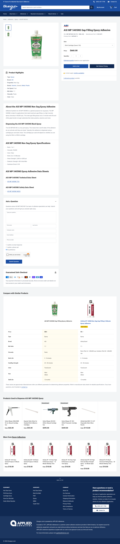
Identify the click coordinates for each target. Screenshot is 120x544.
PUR (34, 496)
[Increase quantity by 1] (80, 56)
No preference (11, 250)
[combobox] (55, 7)
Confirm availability (79, 73)
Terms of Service (67, 509)
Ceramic (14, 85)
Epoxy (16, 19)
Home (5, 14)
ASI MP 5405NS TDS (13, 181)
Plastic (28, 85)
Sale (62, 14)
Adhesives (23, 14)
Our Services (66, 493)
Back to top (60, 480)
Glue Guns (13, 14)
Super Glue (36, 504)
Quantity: (66, 56)
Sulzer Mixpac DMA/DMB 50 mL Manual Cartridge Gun (12, 423)
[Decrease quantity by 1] (71, 56)
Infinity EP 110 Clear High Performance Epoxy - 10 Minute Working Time (50, 461)
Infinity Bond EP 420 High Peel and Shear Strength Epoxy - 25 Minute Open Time (88, 462)
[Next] (116, 455)
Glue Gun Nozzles (8, 498)
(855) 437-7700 (99, 1)
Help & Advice (52, 14)
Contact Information (68, 496)
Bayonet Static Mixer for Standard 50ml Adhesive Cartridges (30, 423)
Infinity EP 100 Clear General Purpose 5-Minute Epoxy (12, 461)
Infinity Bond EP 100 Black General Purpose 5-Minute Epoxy (31, 461)
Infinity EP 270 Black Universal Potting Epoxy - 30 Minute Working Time (107, 461)
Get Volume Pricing (102, 66)
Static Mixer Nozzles (9, 501)
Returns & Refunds (68, 501)
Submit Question (14, 261)
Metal (23, 85)
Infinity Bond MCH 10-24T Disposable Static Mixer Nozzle (88, 423)
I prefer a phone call (13, 247)
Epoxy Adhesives (19, 437)
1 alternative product (69, 78)
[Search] (91, 7)
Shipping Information (69, 498)
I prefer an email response (14, 245)
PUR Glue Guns (7, 493)
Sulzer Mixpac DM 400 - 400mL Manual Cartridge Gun (49, 423)
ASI (12, 80)
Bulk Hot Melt (37, 493)
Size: (73, 41)
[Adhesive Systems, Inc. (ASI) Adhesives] (89, 26)
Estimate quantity (69, 60)
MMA (34, 501)
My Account (100, 7)
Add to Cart (76, 66)
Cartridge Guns (7, 496)
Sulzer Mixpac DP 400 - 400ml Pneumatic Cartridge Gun (69, 423)
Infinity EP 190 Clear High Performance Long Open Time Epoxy (69, 461)
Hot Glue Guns (7, 490)
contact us (24, 387)
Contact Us (113, 1)
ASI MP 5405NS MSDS (13, 191)
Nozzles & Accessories (37, 14)
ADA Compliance (68, 506)
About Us (65, 490)
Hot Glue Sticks (37, 490)
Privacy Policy (67, 504)
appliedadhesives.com (62, 533)
